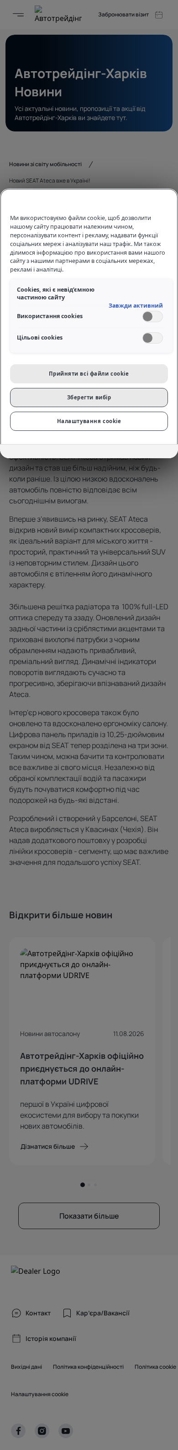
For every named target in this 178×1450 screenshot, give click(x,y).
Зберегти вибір (89, 397)
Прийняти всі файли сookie (89, 373)
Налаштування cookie (89, 421)
